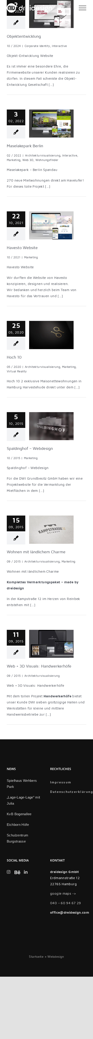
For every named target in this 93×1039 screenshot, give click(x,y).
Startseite (36, 957)
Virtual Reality (17, 371)
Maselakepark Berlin (25, 146)
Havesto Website (22, 247)
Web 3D (27, 160)
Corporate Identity (37, 46)
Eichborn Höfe (18, 825)
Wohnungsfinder (46, 160)
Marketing (13, 160)
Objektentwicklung (24, 36)
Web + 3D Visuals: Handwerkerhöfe (39, 666)
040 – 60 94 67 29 (65, 903)
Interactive (59, 46)
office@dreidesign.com (69, 912)
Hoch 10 (14, 357)
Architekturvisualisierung (42, 156)
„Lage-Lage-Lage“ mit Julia (23, 800)
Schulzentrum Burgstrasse (17, 838)
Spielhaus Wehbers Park (22, 784)
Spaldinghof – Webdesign (30, 448)
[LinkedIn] (26, 872)
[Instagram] (8, 872)
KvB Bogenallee (19, 814)
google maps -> (63, 893)
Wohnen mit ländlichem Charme (36, 552)
